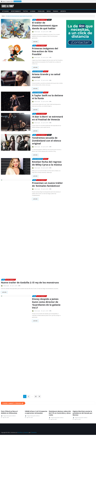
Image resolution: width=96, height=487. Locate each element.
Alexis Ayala (37, 31)
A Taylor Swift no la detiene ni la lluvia (47, 97)
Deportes (63, 11)
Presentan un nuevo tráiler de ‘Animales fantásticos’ (47, 184)
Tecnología (41, 11)
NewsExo (26, 432)
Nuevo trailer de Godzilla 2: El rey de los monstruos (30, 282)
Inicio (3, 16)
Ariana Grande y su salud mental (46, 76)
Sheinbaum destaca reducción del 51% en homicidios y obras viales (60, 413)
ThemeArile (34, 432)
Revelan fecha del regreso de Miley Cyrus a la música (47, 163)
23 (35, 396)
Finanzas (55, 11)
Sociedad (32, 11)
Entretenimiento (16, 11)
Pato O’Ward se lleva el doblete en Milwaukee (9, 412)
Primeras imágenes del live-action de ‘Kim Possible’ (45, 51)
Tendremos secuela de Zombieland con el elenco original (46, 140)
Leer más (35, 41)
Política (25, 11)
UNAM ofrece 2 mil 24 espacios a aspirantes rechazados (36, 412)
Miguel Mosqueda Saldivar (9, 415)
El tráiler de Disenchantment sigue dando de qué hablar (19, 16)
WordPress (20, 432)
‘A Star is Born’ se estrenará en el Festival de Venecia (47, 118)
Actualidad (5, 11)
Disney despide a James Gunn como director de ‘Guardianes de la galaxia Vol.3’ (46, 303)
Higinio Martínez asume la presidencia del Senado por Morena (82, 413)
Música (49, 11)
